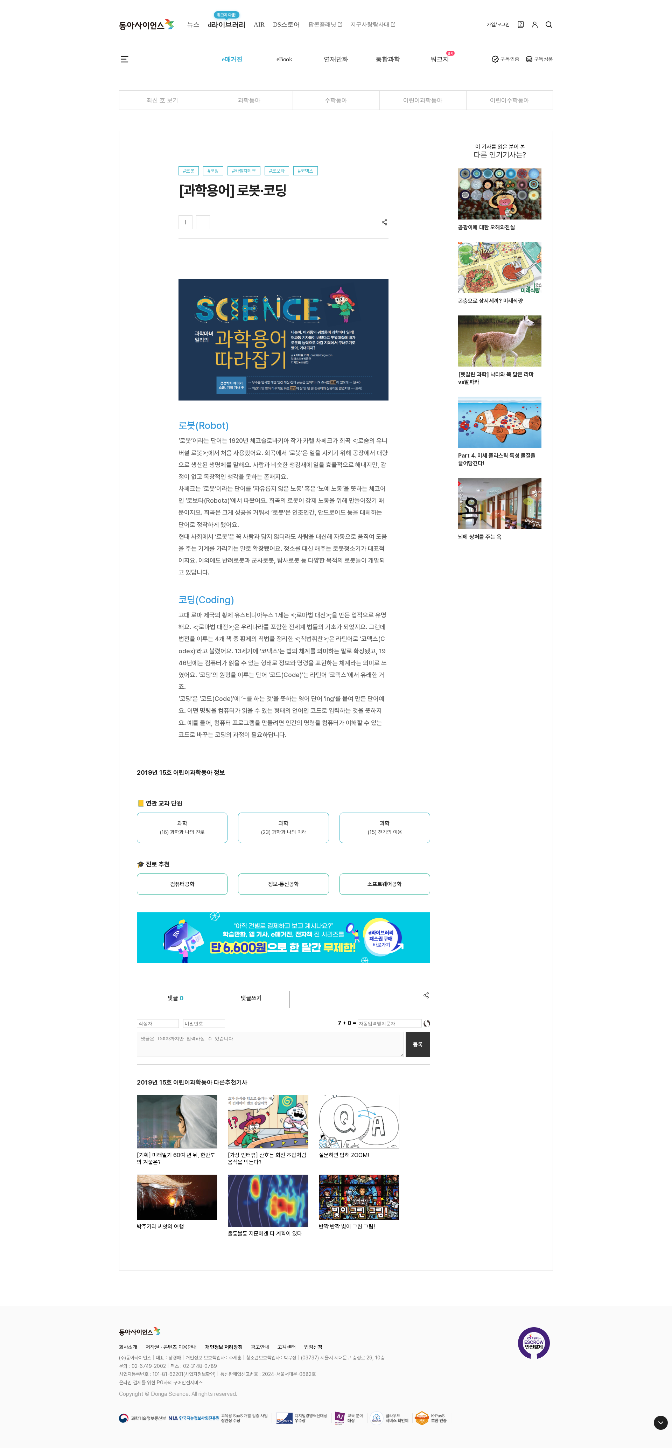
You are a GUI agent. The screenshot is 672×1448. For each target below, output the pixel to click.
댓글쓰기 (251, 998)
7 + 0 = (348, 1023)
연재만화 (336, 59)
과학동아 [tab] (249, 100)
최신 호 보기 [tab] (162, 100)
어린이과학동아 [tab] (422, 100)
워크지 (439, 59)
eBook (284, 59)
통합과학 (388, 59)
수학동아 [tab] (336, 100)
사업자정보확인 (199, 1374)
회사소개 (128, 1347)
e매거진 (232, 59)
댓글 (175, 998)
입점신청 (313, 1347)
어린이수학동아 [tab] (509, 100)
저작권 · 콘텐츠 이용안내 (171, 1347)
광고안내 (260, 1347)
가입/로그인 (498, 24)
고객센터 (287, 1347)
